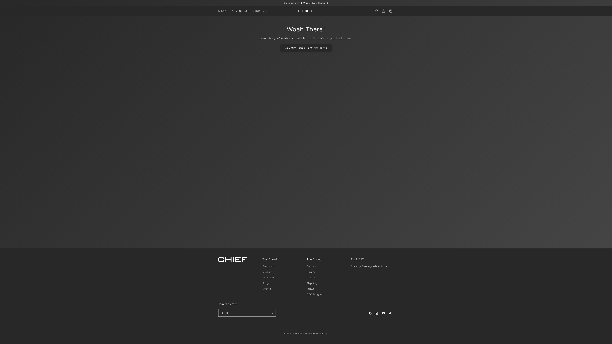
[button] (223, 11)
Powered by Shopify (318, 333)
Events (266, 288)
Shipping (312, 283)
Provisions (268, 266)
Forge (266, 283)
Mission (266, 272)
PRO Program (315, 294)
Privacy (311, 272)
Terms (310, 288)
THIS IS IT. (358, 259)
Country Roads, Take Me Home (306, 47)
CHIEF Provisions (300, 333)
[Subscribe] (272, 313)
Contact (311, 266)
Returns (311, 277)
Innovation (268, 277)
